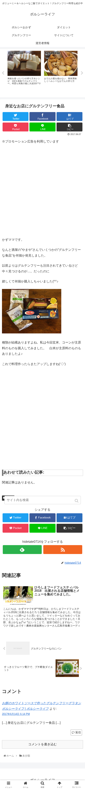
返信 (78, 732)
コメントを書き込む (42, 744)
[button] (77, 501)
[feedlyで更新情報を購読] (22, 549)
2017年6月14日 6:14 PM (16, 714)
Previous (3, 73)
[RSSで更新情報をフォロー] (62, 549)
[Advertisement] (42, 190)
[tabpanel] (24, 72)
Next (82, 73)
